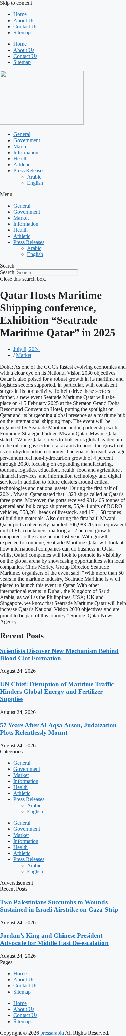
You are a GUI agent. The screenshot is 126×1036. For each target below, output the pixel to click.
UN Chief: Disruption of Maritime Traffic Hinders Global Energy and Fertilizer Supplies (57, 691)
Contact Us (25, 26)
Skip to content (16, 3)
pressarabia (52, 1033)
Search (7, 272)
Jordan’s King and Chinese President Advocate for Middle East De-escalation (54, 939)
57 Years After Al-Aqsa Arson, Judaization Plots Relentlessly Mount (58, 729)
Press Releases (28, 171)
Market (21, 146)
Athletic (21, 164)
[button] (63, 194)
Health (20, 158)
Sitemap (22, 32)
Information (25, 152)
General (21, 134)
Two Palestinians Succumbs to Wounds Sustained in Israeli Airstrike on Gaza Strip (59, 906)
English (35, 183)
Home (20, 14)
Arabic (34, 177)
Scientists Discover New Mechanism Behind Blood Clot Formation (59, 654)
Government (26, 140)
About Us (23, 20)
